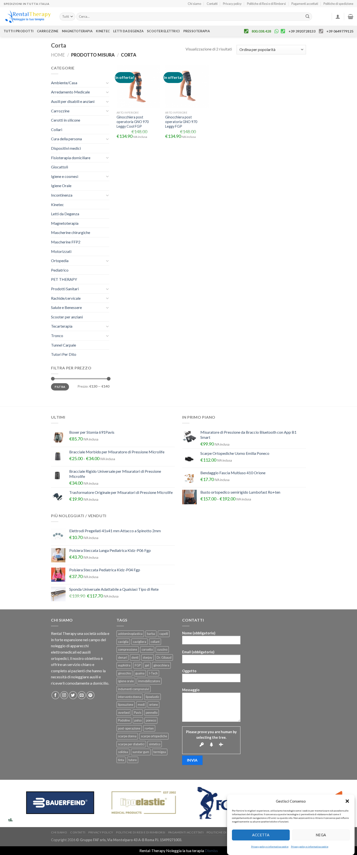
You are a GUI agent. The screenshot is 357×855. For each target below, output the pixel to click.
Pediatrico (59, 270)
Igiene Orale (61, 185)
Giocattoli (59, 167)
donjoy (147, 657)
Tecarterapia (61, 326)
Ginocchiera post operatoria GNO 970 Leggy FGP (181, 121)
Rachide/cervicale (66, 298)
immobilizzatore (149, 681)
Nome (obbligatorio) (198, 633)
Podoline (124, 720)
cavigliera (139, 642)
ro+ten (149, 728)
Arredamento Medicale (70, 92)
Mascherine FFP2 (65, 242)
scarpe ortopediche (154, 736)
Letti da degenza (128, 31)
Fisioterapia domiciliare (70, 157)
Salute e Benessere (66, 307)
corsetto (147, 649)
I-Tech (153, 673)
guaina (139, 673)
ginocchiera (161, 665)
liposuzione (125, 704)
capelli (163, 634)
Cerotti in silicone (65, 120)
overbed (124, 712)
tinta (121, 760)
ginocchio (124, 673)
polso (138, 720)
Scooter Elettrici (163, 31)
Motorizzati (61, 251)
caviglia (123, 642)
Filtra (60, 387)
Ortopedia (59, 260)
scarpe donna (127, 736)
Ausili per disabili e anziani (72, 101)
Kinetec (103, 31)
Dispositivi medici (66, 148)
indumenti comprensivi (133, 689)
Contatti (212, 4)
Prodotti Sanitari (65, 288)
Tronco (57, 335)
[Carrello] (350, 16)
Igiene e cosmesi (64, 176)
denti (134, 657)
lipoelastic (152, 697)
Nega (321, 835)
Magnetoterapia (77, 31)
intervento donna (129, 697)
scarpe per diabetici (131, 744)
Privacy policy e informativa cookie (270, 846)
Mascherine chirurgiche (70, 232)
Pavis (137, 712)
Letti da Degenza (65, 213)
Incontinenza (61, 195)
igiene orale (126, 681)
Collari (56, 129)
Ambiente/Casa (64, 82)
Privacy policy (232, 4)
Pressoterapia (196, 31)
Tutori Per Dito (63, 354)
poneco (151, 720)
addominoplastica (130, 634)
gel (147, 665)
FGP (138, 665)
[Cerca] (307, 17)
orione (153, 704)
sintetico (154, 744)
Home (58, 55)
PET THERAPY (64, 279)
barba (151, 634)
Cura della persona (66, 138)
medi (141, 704)
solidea (123, 752)
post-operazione (129, 728)
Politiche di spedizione (338, 4)
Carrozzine (48, 31)
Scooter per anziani (67, 317)
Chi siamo (194, 4)
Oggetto (189, 671)
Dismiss (211, 850)
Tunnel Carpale (63, 345)
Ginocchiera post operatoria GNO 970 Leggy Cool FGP (133, 121)
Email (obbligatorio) (198, 652)
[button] (347, 801)
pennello (151, 712)
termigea (159, 752)
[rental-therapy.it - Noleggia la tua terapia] (28, 16)
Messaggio (191, 690)
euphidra (124, 665)
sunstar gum (140, 752)
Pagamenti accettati (304, 4)
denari (122, 657)
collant (155, 642)
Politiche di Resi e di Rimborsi (266, 4)
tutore (132, 760)
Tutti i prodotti (19, 31)
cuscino (162, 649)
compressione (127, 649)
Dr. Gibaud (164, 657)
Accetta (260, 835)
